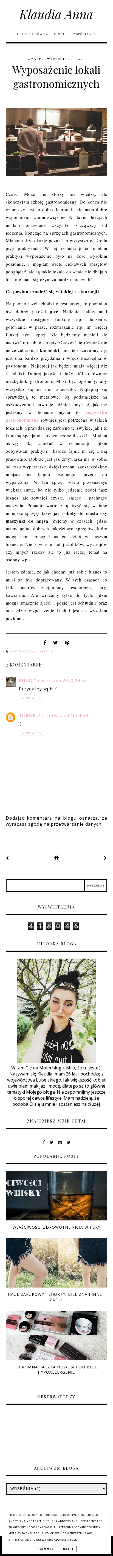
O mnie (61, 34)
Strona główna (32, 34)
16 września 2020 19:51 (60, 680)
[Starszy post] (105, 858)
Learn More (46, 1549)
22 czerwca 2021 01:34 (63, 715)
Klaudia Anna (56, 14)
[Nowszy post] (7, 858)
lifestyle (44, 651)
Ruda (25, 680)
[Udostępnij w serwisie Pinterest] (67, 644)
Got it (68, 1549)
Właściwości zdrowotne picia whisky (56, 1227)
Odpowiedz (32, 698)
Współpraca (84, 34)
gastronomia (22, 651)
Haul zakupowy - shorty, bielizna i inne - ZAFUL (56, 1297)
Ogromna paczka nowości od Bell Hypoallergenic (56, 1369)
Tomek (27, 715)
